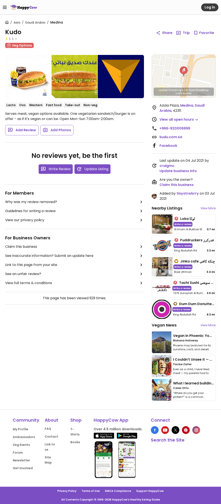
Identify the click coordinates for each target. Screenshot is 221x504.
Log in (210, 7)
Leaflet (163, 90)
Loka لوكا (187, 218)
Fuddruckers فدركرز (197, 240)
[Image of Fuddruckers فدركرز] (162, 245)
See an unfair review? (23, 273)
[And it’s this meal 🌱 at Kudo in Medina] (75, 76)
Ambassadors (24, 437)
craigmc (166, 165)
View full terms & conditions (28, 282)
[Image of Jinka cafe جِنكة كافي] (162, 266)
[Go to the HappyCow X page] (175, 430)
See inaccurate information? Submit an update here (49, 255)
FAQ (48, 429)
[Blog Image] (161, 342)
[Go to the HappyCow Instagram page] (196, 430)
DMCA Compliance (118, 491)
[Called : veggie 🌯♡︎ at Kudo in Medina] (28, 77)
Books (75, 442)
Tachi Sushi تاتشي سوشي (199, 282)
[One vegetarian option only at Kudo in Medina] (121, 76)
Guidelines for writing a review (30, 210)
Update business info (178, 170)
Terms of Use (91, 491)
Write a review (183, 224)
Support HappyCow (150, 491)
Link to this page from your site (31, 264)
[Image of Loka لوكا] (162, 224)
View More (208, 208)
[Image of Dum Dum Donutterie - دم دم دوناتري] (161, 309)
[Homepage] (23, 7)
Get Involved (23, 468)
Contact (51, 436)
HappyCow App (111, 420)
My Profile (20, 429)
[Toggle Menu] (4, 7)
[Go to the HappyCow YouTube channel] (165, 430)
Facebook (168, 145)
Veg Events (21, 445)
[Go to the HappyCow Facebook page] (155, 430)
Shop (76, 420)
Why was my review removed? (31, 201)
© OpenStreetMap (197, 90)
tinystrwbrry (188, 193)
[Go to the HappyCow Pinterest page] (186, 430)
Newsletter (21, 460)
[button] (184, 71)
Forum (18, 452)
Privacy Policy (66, 491)
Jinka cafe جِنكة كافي (197, 261)
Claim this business (21, 246)
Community (26, 420)
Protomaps (176, 90)
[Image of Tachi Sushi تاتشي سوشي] (161, 288)
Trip (186, 32)
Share (167, 32)
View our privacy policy (24, 220)
